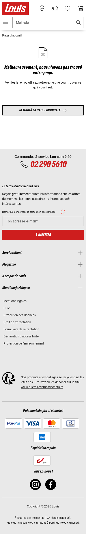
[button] (78, 22)
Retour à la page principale (39, 110)
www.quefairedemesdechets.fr (42, 387)
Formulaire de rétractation (21, 329)
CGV (7, 308)
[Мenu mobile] (5, 22)
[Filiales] (42, 8)
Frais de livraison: (17, 522)
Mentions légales (15, 301)
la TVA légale (50, 517)
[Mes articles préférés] (67, 8)
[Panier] (80, 8)
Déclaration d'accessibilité (21, 336)
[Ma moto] (54, 8)
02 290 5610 (48, 164)
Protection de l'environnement (24, 343)
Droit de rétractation (17, 322)
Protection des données (20, 315)
